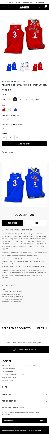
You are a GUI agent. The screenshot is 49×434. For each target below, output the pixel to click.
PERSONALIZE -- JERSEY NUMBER (12, 124)
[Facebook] (2, 387)
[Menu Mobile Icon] (3, 7)
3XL (37, 99)
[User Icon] (39, 7)
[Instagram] (6, 387)
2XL (32, 99)
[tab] (18, 328)
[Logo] (24, 7)
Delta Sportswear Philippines (13, 81)
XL (26, 99)
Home (7, 343)
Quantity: (5, 133)
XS (4, 99)
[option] (24, 36)
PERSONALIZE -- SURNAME (10, 115)
